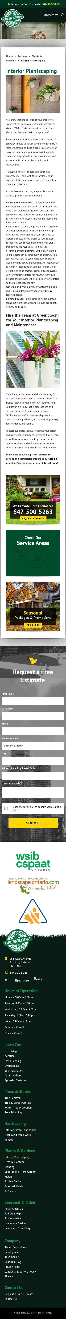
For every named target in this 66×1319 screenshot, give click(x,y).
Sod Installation (14, 1070)
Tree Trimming (13, 1112)
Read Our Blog (13, 1262)
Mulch (8, 1176)
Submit (33, 823)
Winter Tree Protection (18, 1107)
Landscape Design (15, 1223)
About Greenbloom (16, 1247)
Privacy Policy (12, 1267)
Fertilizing (11, 1051)
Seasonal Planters (15, 1186)
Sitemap (9, 1276)
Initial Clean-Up (14, 1208)
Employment (12, 1252)
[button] (49, 15)
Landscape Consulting (17, 1228)
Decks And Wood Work (18, 1135)
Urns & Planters (14, 1162)
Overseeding (12, 1066)
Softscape (10, 1191)
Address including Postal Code (19, 768)
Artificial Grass (13, 1075)
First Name (8, 693)
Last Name (8, 708)
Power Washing (13, 1218)
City (4, 753)
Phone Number (10, 738)
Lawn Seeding (13, 1061)
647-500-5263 (50, 463)
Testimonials (12, 1257)
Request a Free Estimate (19, 1294)
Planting (9, 1167)
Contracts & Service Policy (20, 1271)
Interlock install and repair (20, 1130)
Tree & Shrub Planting (18, 1102)
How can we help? (12, 783)
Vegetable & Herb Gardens (21, 1172)
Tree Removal (13, 1098)
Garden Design (13, 1181)
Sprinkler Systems (15, 1080)
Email (5, 723)
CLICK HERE (33, 625)
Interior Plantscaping (17, 1157)
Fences (9, 1139)
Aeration (10, 1056)
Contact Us (11, 1299)
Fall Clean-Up (13, 1213)
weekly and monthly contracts (33, 439)
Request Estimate (33, 518)
